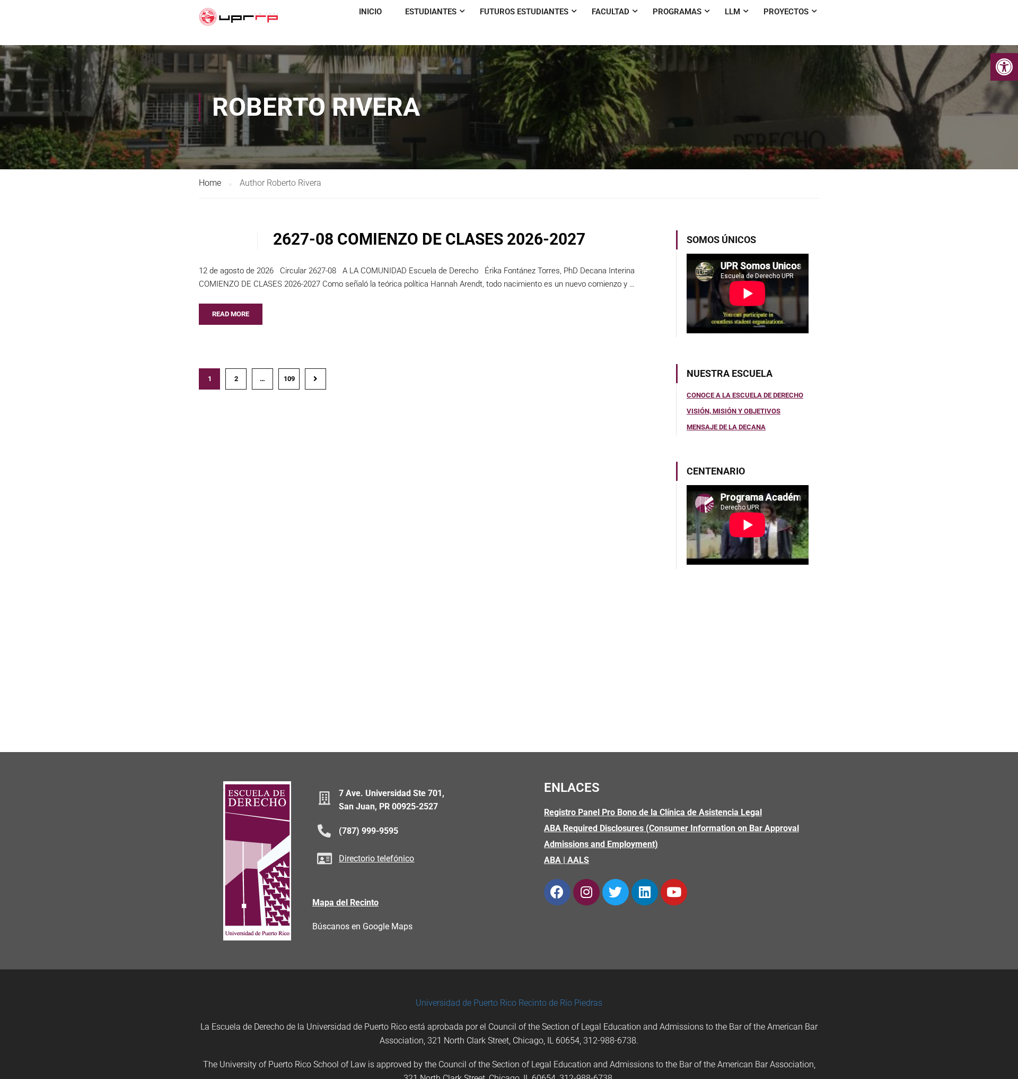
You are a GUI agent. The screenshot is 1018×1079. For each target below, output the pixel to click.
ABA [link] (552, 860)
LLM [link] (732, 11)
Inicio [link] (370, 11)
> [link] (315, 379)
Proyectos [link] (786, 11)
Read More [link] (230, 314)
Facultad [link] (610, 11)
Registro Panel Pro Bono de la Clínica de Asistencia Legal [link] (653, 812)
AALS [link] (578, 860)
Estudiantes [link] (431, 11)
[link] (1004, 67)
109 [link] (289, 379)
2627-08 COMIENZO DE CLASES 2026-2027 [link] (429, 239)
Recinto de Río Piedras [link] (560, 1003)
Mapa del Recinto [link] (345, 902)
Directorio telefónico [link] (376, 858)
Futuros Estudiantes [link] (524, 11)
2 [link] (236, 379)
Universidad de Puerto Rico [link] (466, 1003)
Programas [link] (677, 11)
